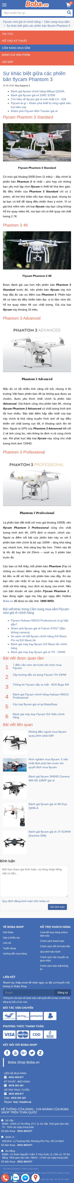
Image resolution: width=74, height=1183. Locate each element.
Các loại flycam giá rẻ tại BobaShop (35, 704)
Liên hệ (7, 943)
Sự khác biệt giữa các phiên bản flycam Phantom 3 (38, 25)
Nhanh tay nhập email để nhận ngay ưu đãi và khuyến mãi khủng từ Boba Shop (36, 984)
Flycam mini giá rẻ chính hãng (22, 21)
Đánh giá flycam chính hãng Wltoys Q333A (37, 91)
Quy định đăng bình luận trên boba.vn (26, 901)
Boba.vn (8, 601)
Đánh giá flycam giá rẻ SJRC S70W (33, 95)
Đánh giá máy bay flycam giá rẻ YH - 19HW (38, 652)
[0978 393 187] (5, 1178)
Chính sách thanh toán (52, 941)
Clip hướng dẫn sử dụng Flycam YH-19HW (39, 674)
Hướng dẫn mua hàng (15, 953)
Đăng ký (63, 992)
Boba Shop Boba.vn (23, 1062)
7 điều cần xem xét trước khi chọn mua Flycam (37, 666)
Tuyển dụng (9, 948)
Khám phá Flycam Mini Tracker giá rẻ (34, 111)
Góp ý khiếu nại (11, 937)
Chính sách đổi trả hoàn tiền (55, 946)
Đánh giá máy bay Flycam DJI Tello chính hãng (39, 716)
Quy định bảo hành (50, 951)
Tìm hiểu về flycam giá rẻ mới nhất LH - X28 (38, 99)
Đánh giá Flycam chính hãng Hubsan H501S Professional (40, 696)
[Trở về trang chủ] (37, 3)
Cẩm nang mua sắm (57, 21)
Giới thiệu (8, 932)
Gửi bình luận (57, 907)
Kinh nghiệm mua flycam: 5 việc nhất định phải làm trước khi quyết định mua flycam (48, 763)
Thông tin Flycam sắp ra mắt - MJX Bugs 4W (41, 684)
